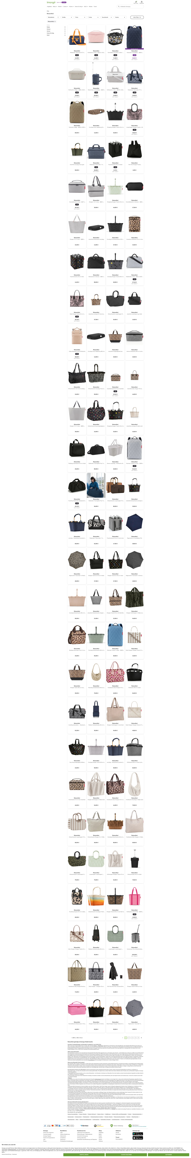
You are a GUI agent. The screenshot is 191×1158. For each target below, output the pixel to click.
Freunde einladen (47, 1134)
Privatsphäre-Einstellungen (66, 1141)
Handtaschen (100, 1045)
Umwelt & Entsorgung (82, 1136)
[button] (141, 2)
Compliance (63, 1137)
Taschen (95, 1045)
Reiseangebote (119, 1139)
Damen (48, 29)
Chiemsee (103, 1107)
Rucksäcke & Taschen (106, 1119)
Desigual (114, 1107)
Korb (71, 1055)
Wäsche (101, 1095)
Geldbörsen (108, 1114)
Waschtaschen (135, 1117)
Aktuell (117, 1132)
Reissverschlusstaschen (119, 1117)
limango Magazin (47, 1136)
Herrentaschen (71, 1119)
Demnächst (118, 1134)
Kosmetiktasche (91, 1060)
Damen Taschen (83, 1114)
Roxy (95, 1107)
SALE (48, 35)
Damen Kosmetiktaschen (85, 1119)
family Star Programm (48, 1132)
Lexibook (89, 1107)
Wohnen (101, 1141)
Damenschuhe (78, 1117)
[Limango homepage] (51, 2)
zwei (118, 1080)
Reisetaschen (86, 1117)
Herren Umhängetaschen (127, 1119)
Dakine (85, 1107)
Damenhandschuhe (137, 1114)
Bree (106, 1107)
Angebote (101, 1132)
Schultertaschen (116, 1119)
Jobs (44, 1139)
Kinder (48, 27)
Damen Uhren (100, 1114)
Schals (129, 1114)
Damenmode (71, 1117)
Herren (48, 31)
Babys (100, 1134)
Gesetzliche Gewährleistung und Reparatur (87, 1139)
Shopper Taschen (109, 1117)
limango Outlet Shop (80, 1110)
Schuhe (93, 1057)
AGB (61, 1132)
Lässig (108, 1107)
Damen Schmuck (92, 1114)
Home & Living (50, 33)
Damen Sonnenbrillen (73, 1114)
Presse (44, 1141)
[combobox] (130, 7)
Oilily (92, 1107)
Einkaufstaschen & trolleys (97, 1117)
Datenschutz (63, 1136)
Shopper (70, 1078)
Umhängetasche (98, 1079)
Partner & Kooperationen (49, 1137)
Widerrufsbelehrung (65, 1134)
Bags (77, 1119)
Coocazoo (98, 1107)
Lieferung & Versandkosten (83, 1132)
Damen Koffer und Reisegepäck (119, 1114)
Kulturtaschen (96, 1119)
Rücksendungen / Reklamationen (84, 1134)
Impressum (62, 1139)
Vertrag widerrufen (81, 1137)
